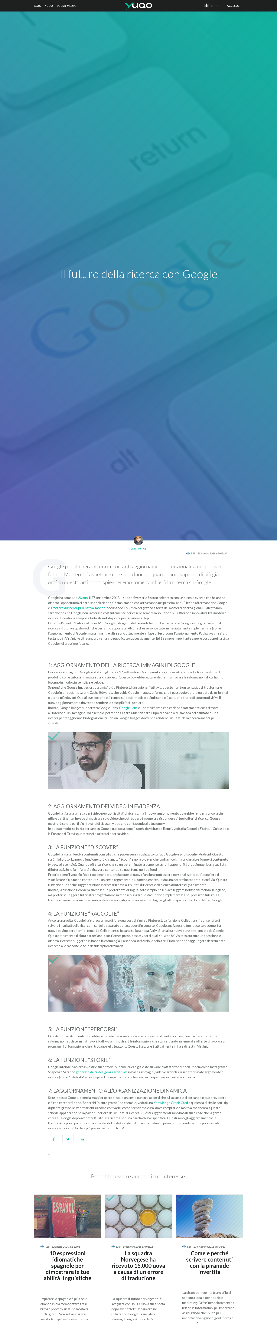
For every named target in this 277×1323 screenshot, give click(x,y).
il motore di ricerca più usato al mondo (78, 608)
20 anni (83, 598)
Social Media (66, 5)
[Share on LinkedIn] (82, 1141)
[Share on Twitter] (68, 1141)
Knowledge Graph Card (170, 1103)
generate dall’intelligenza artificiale (102, 1072)
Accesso (233, 5)
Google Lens (128, 708)
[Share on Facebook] (53, 1141)
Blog (37, 5)
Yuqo (49, 5)
